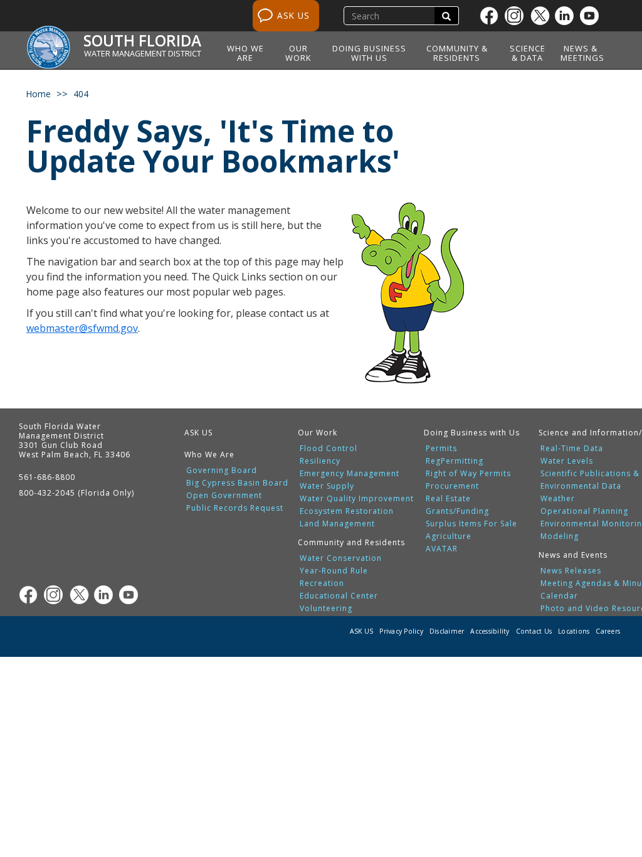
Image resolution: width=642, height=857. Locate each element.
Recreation (322, 583)
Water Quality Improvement (357, 499)
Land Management (337, 524)
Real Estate (448, 499)
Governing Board (221, 471)
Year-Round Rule (334, 571)
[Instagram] (517, 15)
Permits (441, 449)
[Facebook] (492, 15)
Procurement (452, 486)
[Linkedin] (567, 15)
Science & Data (527, 53)
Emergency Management (349, 474)
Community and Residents (351, 542)
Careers (608, 631)
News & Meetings (582, 53)
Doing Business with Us (369, 53)
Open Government (224, 496)
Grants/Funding (457, 511)
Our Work (298, 53)
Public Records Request (234, 508)
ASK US (293, 15)
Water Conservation (341, 558)
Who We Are (245, 53)
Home (38, 94)
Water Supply (327, 486)
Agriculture (448, 536)
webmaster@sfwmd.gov (82, 328)
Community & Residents (457, 53)
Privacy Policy (401, 631)
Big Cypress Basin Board (237, 483)
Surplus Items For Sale (471, 524)
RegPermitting (454, 461)
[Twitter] (542, 15)
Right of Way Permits (468, 474)
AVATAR (442, 549)
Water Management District (142, 53)
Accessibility (489, 631)
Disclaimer (447, 631)
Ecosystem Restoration (347, 511)
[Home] (53, 40)
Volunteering (326, 609)
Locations (573, 631)
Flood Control (328, 449)
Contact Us (534, 631)
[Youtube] (592, 15)
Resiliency (320, 461)
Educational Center (339, 596)
